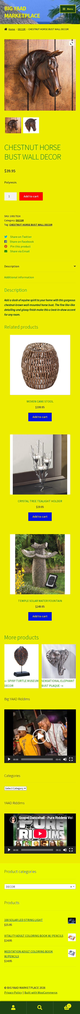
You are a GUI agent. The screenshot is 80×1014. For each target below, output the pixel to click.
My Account (13, 1007)
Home (12, 29)
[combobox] (40, 886)
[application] (40, 736)
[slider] (37, 759)
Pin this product (20, 246)
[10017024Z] (13, 125)
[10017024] (31, 125)
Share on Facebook (22, 241)
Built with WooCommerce (40, 992)
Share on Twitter (21, 237)
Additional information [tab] (19, 277)
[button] (40, 736)
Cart (61, 1004)
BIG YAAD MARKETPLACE (22, 12)
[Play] (9, 759)
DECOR (21, 29)
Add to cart (31, 196)
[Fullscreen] (71, 759)
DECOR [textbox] (39, 887)
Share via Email (20, 251)
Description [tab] (11, 266)
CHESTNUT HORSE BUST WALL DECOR (30, 224)
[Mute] (65, 759)
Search (40, 1007)
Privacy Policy (13, 992)
